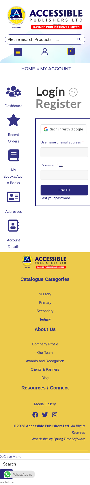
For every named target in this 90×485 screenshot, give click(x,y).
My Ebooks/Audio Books (13, 176)
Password (49, 164)
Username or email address (62, 141)
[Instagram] (55, 415)
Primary (45, 302)
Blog (45, 378)
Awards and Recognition (45, 361)
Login (50, 91)
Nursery (45, 294)
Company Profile (45, 344)
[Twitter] (45, 415)
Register (59, 103)
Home (28, 68)
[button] (18, 52)
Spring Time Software (69, 439)
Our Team (45, 352)
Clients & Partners (45, 369)
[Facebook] (35, 415)
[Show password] (61, 166)
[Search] (79, 39)
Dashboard (13, 105)
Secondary (45, 311)
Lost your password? (56, 198)
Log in (64, 190)
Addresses (13, 211)
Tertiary (45, 319)
